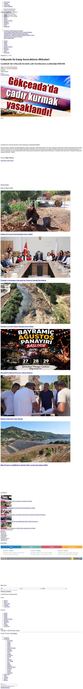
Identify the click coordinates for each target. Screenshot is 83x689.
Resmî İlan (6, 26)
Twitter (11, 30)
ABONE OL (4, 540)
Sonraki (7, 184)
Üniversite (19, 36)
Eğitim (5, 16)
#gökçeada (3, 160)
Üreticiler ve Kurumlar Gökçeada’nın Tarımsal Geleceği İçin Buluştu (23, 280)
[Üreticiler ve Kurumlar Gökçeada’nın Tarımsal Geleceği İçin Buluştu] (35, 277)
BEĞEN (3, 531)
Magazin (23, 35)
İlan (27, 33)
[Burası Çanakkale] (6, 12)
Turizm (15, 36)
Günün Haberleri (8, 6)
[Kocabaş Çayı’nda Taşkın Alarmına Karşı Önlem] (35, 323)
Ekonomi (6, 36)
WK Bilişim (14, 633)
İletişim (9, 38)
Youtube (20, 30)
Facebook (6, 30)
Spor (16, 35)
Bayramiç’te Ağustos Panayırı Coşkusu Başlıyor (17, 373)
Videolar (6, 3)
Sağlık (19, 35)
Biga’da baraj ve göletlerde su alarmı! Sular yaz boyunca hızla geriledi (24, 465)
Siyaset (11, 36)
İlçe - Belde (11, 35)
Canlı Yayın (7, 5)
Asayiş (5, 15)
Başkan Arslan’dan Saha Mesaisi (12, 419)
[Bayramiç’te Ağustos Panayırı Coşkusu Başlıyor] (35, 369)
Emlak (5, 17)
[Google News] (5, 74)
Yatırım (24, 33)
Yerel (5, 25)
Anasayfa (3, 55)
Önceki (2, 184)
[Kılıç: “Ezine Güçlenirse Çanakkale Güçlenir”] (6, 499)
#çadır (8, 160)
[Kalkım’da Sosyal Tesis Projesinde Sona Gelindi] (35, 231)
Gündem (6, 35)
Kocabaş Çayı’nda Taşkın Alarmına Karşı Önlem (17, 326)
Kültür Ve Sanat (30, 35)
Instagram (15, 30)
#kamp (11, 160)
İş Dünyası (19, 33)
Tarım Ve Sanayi (8, 20)
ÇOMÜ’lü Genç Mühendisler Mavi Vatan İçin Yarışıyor (22, 521)
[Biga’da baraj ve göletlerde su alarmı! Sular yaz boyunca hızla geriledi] (35, 462)
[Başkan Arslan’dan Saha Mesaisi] (35, 415)
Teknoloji (6, 23)
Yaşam (5, 19)
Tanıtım (14, 33)
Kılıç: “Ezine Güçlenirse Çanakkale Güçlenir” (18, 501)
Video (5, 675)
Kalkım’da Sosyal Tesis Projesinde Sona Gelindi (17, 234)
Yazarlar (6, 677)
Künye (5, 38)
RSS (13, 38)
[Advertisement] (41, 131)
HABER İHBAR (5, 687)
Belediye (6, 22)
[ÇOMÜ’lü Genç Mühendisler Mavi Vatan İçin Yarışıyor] (6, 520)
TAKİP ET (3, 534)
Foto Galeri (7, 2)
